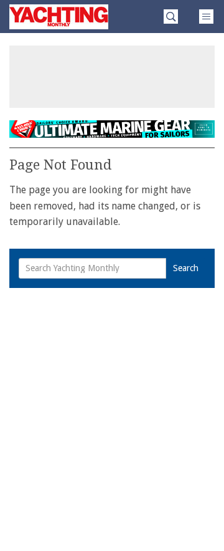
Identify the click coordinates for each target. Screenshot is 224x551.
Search (185, 268)
